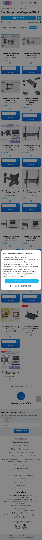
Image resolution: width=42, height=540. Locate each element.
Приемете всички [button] (22, 281)
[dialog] (21, 270)
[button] (21, 286)
